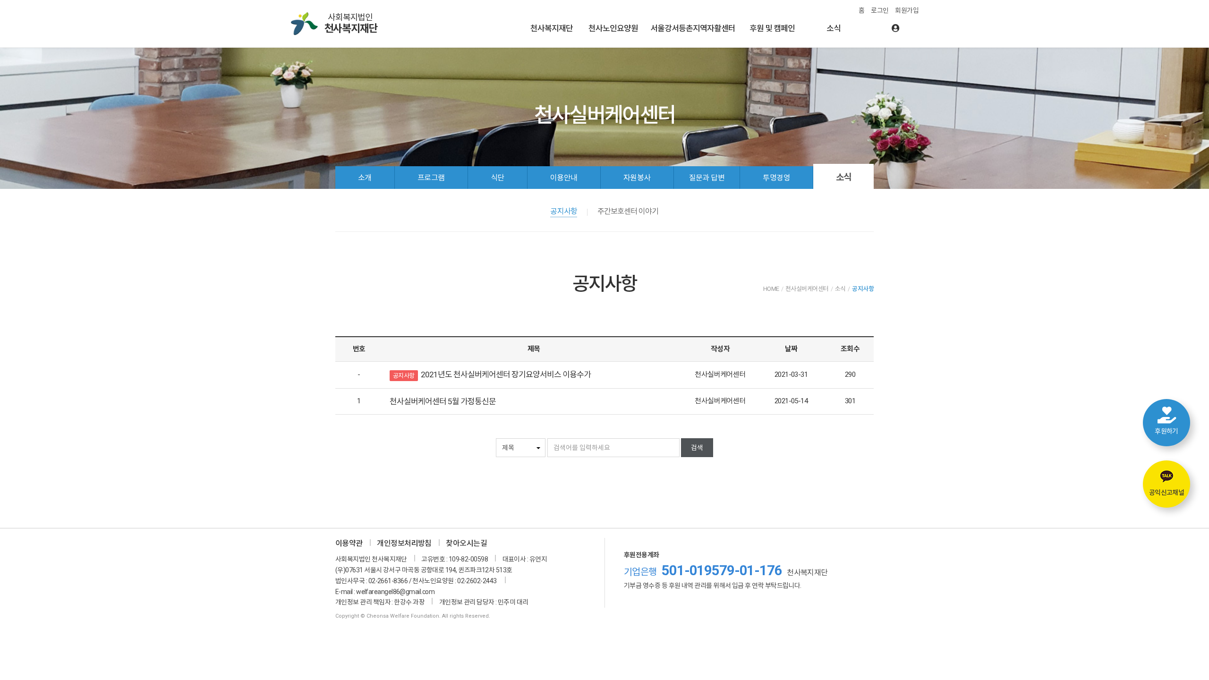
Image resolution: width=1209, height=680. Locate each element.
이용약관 (349, 543)
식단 (497, 177)
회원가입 (907, 10)
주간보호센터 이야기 (627, 211)
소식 (833, 28)
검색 (697, 447)
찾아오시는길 (466, 543)
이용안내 (564, 177)
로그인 (879, 10)
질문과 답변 (707, 177)
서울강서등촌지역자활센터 (692, 28)
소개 (365, 177)
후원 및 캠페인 (772, 28)
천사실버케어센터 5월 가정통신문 (443, 401)
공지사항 (563, 211)
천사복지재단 (551, 28)
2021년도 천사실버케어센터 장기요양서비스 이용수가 (505, 374)
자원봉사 (637, 177)
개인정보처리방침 (404, 543)
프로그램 (431, 177)
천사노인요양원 (613, 28)
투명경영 (776, 177)
